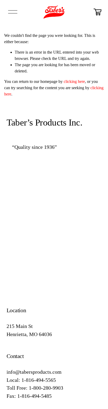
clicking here (74, 81)
